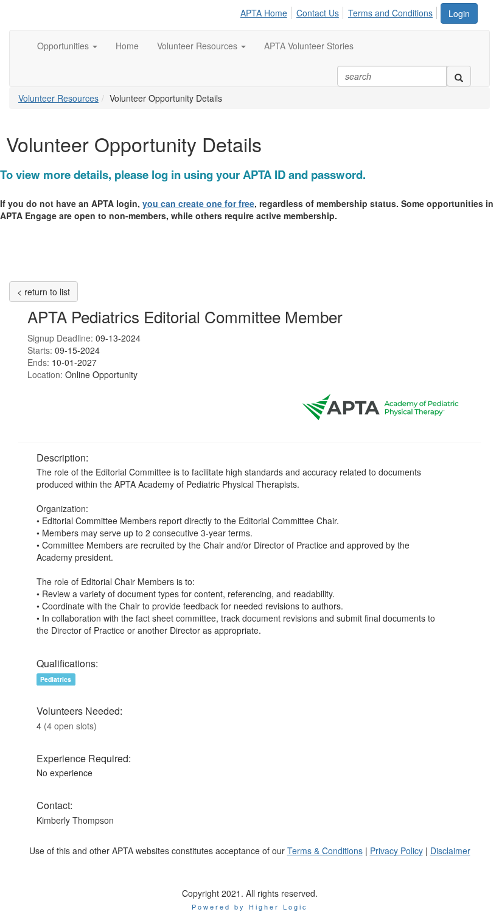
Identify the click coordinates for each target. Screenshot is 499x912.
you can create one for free (198, 203)
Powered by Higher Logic (250, 906)
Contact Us (317, 13)
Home (127, 46)
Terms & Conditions (325, 850)
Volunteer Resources (198, 46)
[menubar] (340, 11)
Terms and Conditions (390, 13)
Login (459, 13)
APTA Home (263, 13)
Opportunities (64, 46)
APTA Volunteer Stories (309, 46)
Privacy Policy (396, 850)
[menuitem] (267, 11)
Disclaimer (450, 850)
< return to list (43, 292)
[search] (459, 76)
